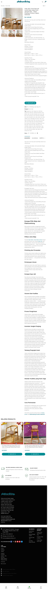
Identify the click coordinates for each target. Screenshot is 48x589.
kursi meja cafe (30, 121)
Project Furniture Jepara (3, 550)
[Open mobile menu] (1, 2)
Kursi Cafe (8, 5)
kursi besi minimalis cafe (35, 114)
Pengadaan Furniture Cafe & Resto (9, 573)
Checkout (3, 561)
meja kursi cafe (32, 124)
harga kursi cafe (30, 111)
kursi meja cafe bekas (38, 121)
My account (3, 563)
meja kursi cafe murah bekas (35, 126)
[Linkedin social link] (34, 133)
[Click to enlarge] (3, 27)
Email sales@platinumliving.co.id (9, 538)
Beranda (2, 5)
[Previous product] (42, 6)
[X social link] (30, 133)
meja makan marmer (38, 239)
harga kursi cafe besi (38, 111)
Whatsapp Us (31, 103)
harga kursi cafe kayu (28, 112)
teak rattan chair (39, 129)
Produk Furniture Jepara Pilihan (9, 569)
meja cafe (40, 241)
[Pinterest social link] (32, 133)
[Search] (42, 2)
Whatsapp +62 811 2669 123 (8, 536)
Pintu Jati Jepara (5, 571)
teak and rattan (32, 129)
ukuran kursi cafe (28, 130)
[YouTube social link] (17, 542)
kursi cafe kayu (30, 115)
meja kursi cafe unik (36, 127)
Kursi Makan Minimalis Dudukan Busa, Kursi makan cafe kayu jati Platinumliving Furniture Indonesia (11, 447)
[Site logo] (23, 1)
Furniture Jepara (10, 498)
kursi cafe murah (36, 117)
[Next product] (45, 6)
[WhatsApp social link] (35, 133)
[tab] (27, 138)
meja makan (30, 239)
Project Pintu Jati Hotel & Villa (39, 533)
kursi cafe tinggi (31, 118)
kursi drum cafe (38, 118)
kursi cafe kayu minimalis (38, 115)
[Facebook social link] (28, 133)
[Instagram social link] (15, 542)
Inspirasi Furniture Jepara (7, 575)
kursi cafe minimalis (28, 117)
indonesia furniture (37, 112)
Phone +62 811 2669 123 (8, 534)
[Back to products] (44, 6)
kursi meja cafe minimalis (29, 123)
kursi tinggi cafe (38, 123)
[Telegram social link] (37, 133)
